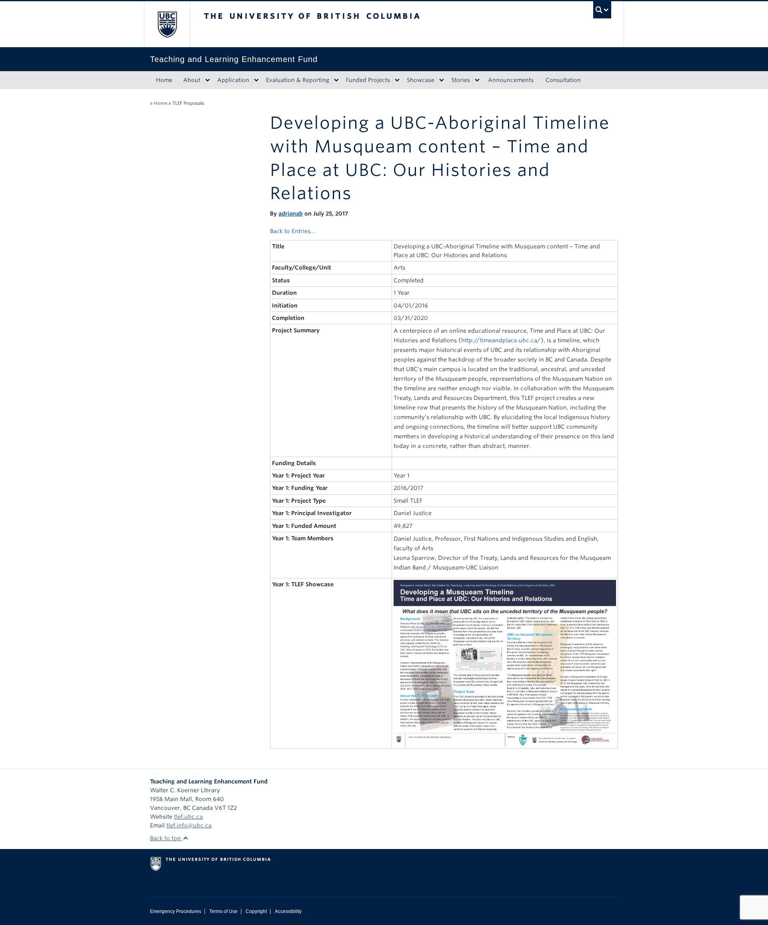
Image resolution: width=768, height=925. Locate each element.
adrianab (290, 213)
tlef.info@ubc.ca (189, 825)
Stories (460, 80)
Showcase (420, 80)
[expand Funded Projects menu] (397, 80)
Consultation (563, 80)
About (191, 80)
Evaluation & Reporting (297, 80)
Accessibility (288, 911)
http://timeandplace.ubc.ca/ (501, 340)
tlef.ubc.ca (188, 816)
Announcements (511, 80)
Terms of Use (223, 911)
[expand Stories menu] (477, 80)
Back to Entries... (292, 231)
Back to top (166, 838)
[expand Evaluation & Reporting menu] (336, 80)
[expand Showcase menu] (441, 80)
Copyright (256, 911)
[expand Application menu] (256, 80)
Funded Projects (368, 80)
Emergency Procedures (175, 911)
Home (164, 80)
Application (233, 80)
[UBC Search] (602, 9)
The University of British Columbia (167, 24)
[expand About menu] (207, 80)
